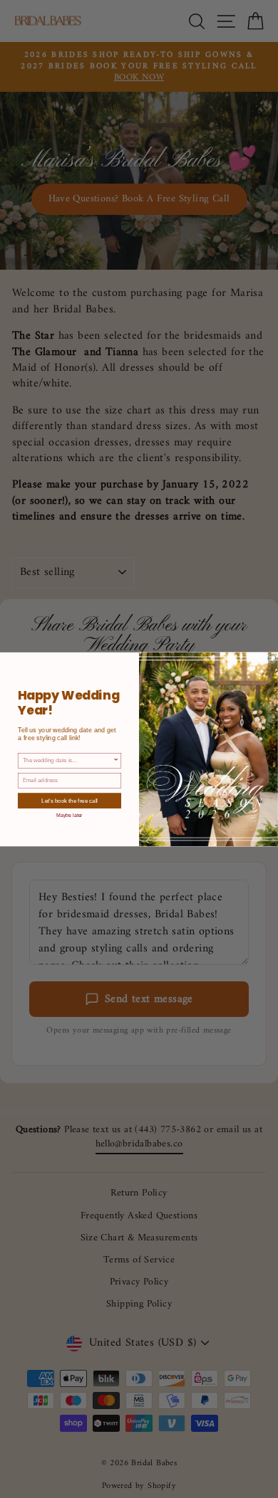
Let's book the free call (69, 800)
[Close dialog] (272, 658)
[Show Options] (116, 760)
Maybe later (69, 815)
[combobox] (68, 760)
